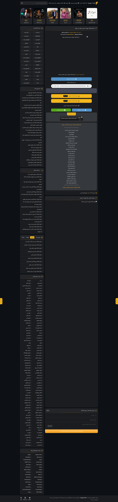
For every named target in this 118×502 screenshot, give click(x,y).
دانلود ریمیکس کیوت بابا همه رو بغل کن (33, 112)
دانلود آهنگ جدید (84, 193)
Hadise (40, 469)
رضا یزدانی (28, 338)
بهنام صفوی (39, 320)
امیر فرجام (40, 305)
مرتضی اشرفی (39, 410)
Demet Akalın (39, 462)
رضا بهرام (28, 345)
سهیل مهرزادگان (27, 353)
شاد (37, 47)
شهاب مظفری (39, 370)
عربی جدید (26, 36)
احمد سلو (28, 290)
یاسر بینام (28, 440)
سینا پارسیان (39, 363)
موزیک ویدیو (74, 3)
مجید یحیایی (27, 398)
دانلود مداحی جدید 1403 (37, 152)
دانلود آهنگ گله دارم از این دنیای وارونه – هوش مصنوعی (32, 141)
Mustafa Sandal (39, 482)
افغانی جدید (37, 43)
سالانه (23, 237)
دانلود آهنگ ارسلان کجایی (36, 255)
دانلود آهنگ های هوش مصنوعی (35, 150)
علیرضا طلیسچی (27, 385)
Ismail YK (40, 474)
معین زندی (28, 415)
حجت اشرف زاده (39, 328)
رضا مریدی (28, 335)
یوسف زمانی (27, 445)
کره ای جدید (26, 47)
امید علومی (39, 300)
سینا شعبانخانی (27, 360)
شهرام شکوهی (27, 370)
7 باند (41, 281)
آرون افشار (28, 283)
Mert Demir (28, 477)
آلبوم (67, 3)
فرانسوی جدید (26, 68)
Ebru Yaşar (28, 464)
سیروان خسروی (38, 358)
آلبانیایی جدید (37, 61)
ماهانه (27, 237)
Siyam (29, 492)
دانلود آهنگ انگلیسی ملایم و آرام (35, 162)
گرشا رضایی (28, 437)
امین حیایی (28, 308)
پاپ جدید (37, 32)
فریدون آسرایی (39, 390)
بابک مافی (28, 315)
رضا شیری (28, 333)
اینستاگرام (25, 499)
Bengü (29, 454)
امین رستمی (39, 310)
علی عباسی (39, 380)
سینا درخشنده (27, 358)
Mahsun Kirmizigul (38, 477)
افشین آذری (39, 295)
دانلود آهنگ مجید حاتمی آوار (36, 115)
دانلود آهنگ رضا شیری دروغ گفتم (35, 251)
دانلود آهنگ (78, 32)
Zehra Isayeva (39, 492)
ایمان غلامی (39, 313)
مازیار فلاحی (28, 390)
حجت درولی (28, 328)
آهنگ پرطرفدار (59, 3)
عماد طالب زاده (27, 388)
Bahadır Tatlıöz (39, 454)
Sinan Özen (28, 487)
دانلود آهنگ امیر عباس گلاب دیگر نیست (33, 241)
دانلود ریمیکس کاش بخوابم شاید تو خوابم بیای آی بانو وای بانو (31, 208)
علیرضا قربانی (39, 388)
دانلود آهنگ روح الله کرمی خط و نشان (34, 192)
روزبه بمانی (39, 340)
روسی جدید (37, 54)
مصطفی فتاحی (39, 415)
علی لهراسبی (39, 383)
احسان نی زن (27, 288)
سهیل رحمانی (39, 353)
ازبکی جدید (26, 50)
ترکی (26, 72)
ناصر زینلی (28, 425)
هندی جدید (26, 61)
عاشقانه (37, 65)
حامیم (29, 325)
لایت (37, 83)
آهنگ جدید (82, 3)
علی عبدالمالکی (27, 380)
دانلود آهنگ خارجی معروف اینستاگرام (34, 160)
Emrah (40, 467)
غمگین (26, 43)
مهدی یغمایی (39, 422)
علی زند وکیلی (39, 378)
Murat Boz (40, 479)
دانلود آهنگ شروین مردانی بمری (35, 224)
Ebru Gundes (39, 464)
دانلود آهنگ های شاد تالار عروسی (35, 165)
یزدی (38, 76)
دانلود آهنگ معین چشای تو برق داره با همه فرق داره (32, 101)
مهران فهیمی (27, 422)
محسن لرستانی (39, 400)
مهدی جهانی (27, 417)
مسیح (29, 412)
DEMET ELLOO (27, 462)
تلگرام (29, 499)
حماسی (26, 79)
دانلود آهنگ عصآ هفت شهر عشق (35, 93)
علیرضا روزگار (27, 373)
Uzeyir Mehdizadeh (26, 489)
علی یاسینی (39, 385)
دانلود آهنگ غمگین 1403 (37, 155)
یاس (41, 440)
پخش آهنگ (51, 3)
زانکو (41, 343)
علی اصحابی (39, 375)
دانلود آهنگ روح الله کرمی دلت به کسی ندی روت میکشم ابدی (32, 188)
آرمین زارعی (39, 283)
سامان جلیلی (39, 348)
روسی (37, 79)
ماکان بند (28, 393)
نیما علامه (40, 430)
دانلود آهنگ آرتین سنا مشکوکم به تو (34, 95)
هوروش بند (39, 432)
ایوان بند (28, 313)
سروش (29, 348)
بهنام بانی (28, 318)
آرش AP (28, 281)
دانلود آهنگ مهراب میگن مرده (35, 248)
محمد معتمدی (39, 407)
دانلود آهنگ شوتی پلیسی (36, 157)
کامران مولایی (27, 435)
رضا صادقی (39, 335)
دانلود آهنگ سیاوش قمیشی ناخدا (35, 174)
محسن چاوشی (27, 400)
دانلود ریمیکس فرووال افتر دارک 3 (35, 132)
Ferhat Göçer (27, 467)
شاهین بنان (39, 365)
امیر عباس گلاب (38, 303)
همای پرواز (28, 430)
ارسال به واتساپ (60, 110)
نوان (29, 427)
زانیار (29, 343)
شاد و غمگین (37, 68)
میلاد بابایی (39, 425)
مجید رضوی (39, 398)
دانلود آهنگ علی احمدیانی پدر (36, 212)
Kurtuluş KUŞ (27, 474)
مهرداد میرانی (79, 74)
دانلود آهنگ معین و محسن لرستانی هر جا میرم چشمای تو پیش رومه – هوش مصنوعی (32, 119)
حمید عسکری (39, 330)
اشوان (29, 293)
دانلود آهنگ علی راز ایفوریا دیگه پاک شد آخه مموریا (33, 178)
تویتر (21, 499)
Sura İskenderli (39, 489)
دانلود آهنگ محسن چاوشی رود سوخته (34, 268)
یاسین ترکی (28, 442)
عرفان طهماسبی (38, 373)
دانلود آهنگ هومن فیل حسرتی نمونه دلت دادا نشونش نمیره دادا (32, 203)
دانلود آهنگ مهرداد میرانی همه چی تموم (85, 28)
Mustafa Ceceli (27, 479)
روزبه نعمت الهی (27, 340)
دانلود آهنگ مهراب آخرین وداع (35, 227)
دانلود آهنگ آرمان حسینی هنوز (35, 265)
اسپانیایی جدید (26, 58)
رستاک (40, 333)
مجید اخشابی (39, 395)
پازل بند (28, 432)
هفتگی (32, 237)
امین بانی (28, 305)
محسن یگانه (39, 403)
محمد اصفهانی (27, 403)
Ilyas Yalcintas (39, 472)
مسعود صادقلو (39, 412)
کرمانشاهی (37, 36)
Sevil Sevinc (39, 484)
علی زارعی (28, 375)
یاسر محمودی (39, 442)
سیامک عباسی (39, 355)
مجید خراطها (27, 395)
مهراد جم (28, 420)
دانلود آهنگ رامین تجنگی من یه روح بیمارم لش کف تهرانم (32, 230)
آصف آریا (40, 286)
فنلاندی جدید (26, 83)
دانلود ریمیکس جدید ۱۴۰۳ (36, 147)
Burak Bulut (28, 457)
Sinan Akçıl (39, 487)
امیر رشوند (28, 300)
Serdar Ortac (27, 482)
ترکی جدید (26, 32)
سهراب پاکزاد (27, 350)
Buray (40, 459)
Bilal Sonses (39, 457)
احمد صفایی (39, 293)
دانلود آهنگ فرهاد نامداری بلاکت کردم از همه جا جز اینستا (31, 196)
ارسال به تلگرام (81, 110)
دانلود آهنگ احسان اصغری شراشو (35, 145)
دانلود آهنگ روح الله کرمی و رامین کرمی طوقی (32, 199)
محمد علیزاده (39, 405)
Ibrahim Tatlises (27, 469)
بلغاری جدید (26, 76)
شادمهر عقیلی (27, 363)
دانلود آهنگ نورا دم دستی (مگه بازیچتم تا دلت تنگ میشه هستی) (32, 221)
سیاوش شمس (27, 355)
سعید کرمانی (39, 350)
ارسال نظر (50, 426)
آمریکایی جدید (26, 39)
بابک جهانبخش (39, 315)
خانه (83, 74)
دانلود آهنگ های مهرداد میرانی (71, 106)
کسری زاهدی (39, 437)
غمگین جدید (37, 72)
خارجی (26, 54)
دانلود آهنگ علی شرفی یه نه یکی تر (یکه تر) (33, 105)
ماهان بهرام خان (38, 393)
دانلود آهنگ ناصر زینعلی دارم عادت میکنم (33, 245)
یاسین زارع (39, 445)
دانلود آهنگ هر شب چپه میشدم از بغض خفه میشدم (33, 183)
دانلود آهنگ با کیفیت (71, 96)
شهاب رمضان (27, 368)
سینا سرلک (39, 360)
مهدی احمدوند (39, 417)
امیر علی (28, 303)
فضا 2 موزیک (91, 3)
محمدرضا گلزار (27, 407)
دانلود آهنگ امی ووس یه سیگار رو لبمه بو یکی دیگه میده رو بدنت (32, 216)
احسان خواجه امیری (26, 286)
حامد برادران (39, 323)
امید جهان (28, 298)
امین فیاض (28, 310)
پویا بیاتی (40, 435)
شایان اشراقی (27, 365)
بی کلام (37, 50)
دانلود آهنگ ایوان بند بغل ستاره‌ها (34, 271)
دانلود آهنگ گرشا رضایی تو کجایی (35, 258)
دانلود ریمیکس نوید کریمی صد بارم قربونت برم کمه (32, 136)
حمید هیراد (28, 330)
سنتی (26, 65)
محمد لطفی (28, 405)
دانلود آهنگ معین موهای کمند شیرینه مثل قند (32, 98)
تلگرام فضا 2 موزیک (71, 79)
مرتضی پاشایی (27, 410)
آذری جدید (38, 39)
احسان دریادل (39, 288)
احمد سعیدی (39, 290)
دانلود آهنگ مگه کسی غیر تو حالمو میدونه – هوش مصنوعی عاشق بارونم (33, 124)
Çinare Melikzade (26, 459)
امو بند (29, 295)
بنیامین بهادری (39, 318)
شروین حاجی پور (38, 368)
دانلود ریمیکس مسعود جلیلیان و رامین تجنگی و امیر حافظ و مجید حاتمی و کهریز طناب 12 (32, 129)
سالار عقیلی (39, 345)
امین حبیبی (39, 308)
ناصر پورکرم (39, 427)
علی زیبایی (28, 378)
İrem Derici (28, 472)
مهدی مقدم (39, 420)
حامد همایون (39, 325)
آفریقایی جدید (37, 58)
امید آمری (40, 298)
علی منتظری (28, 383)
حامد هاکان (28, 323)
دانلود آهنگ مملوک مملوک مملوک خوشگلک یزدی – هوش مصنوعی (32, 109)
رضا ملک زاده (39, 338)
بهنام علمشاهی (27, 320)
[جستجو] (22, 3)
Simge (29, 484)
